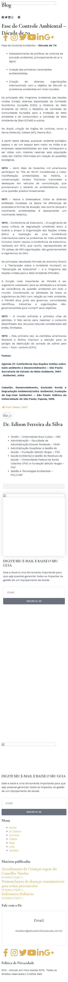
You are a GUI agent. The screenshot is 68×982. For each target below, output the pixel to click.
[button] (34, 486)
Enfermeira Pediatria (17, 894)
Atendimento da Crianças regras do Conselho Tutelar (29, 871)
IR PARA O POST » (12, 877)
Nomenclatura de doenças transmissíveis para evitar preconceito (33, 883)
